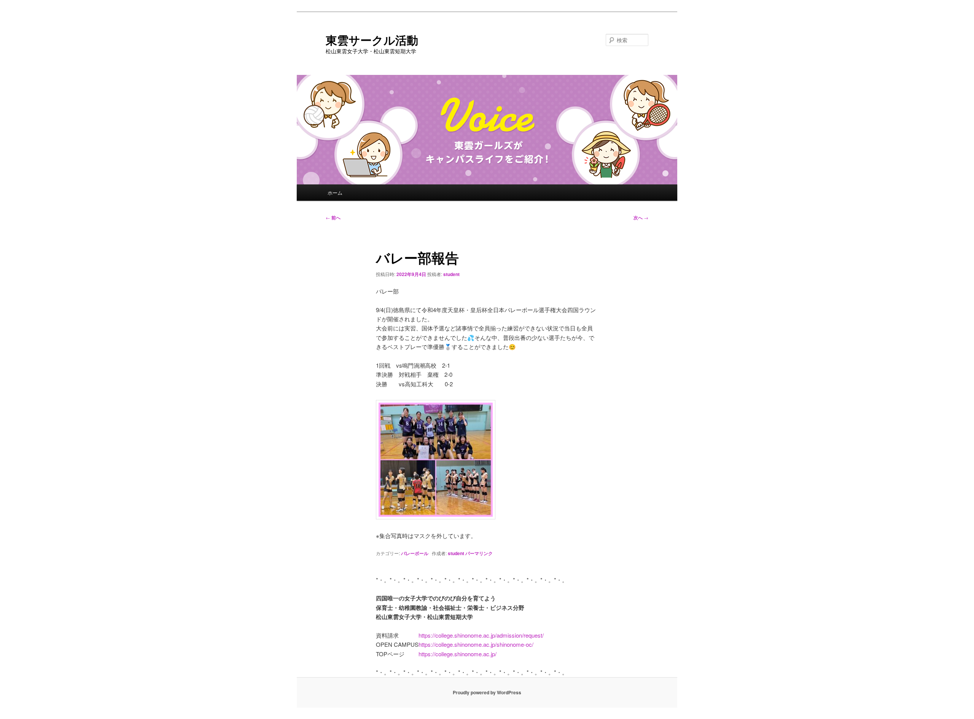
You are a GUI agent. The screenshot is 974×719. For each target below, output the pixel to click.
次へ (640, 217)
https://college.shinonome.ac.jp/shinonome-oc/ (476, 644)
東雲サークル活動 (372, 40)
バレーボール (414, 553)
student (451, 274)
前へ (333, 217)
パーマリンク (479, 553)
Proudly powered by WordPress (487, 692)
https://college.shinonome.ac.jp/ (458, 654)
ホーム (335, 192)
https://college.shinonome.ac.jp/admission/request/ (481, 635)
